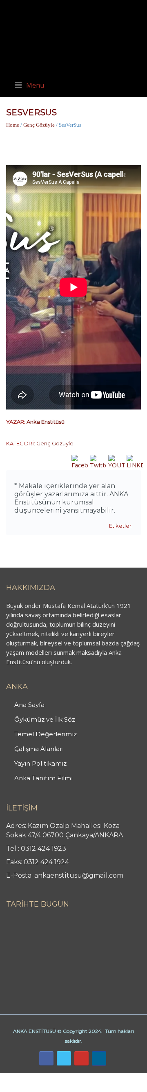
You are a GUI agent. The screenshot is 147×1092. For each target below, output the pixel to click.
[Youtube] (81, 1058)
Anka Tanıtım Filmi (43, 778)
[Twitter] (64, 1058)
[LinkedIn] (99, 1058)
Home (12, 125)
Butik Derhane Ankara (30, 1078)
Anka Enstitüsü (46, 421)
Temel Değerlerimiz (45, 734)
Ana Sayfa (29, 705)
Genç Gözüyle (39, 125)
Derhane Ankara (84, 1078)
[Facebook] (46, 1058)
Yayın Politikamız (40, 763)
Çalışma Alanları (39, 749)
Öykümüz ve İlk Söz (44, 719)
